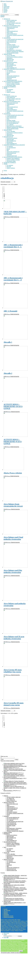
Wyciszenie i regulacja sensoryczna (15, 35)
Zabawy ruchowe (11, 92)
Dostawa (6, 911)
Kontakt (5, 10)
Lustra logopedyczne (11, 40)
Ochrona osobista (8, 832)
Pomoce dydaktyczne (12, 20)
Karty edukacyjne (11, 21)
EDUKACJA (7, 19)
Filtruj (16, 759)
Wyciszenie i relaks (11, 85)
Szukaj (16, 14)
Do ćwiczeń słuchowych (12, 47)
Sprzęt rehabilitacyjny (12, 67)
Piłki (8, 74)
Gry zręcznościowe (11, 71)
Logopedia (6, 816)
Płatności (6, 913)
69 (4, 196)
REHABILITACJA (8, 61)
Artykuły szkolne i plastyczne (14, 23)
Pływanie (9, 90)
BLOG (5, 12)
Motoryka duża (10, 63)
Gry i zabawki (10, 48)
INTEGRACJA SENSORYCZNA (12, 25)
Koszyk (5, 9)
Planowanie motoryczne (12, 27)
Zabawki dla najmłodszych (13, 75)
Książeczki (9, 78)
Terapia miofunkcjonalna (12, 52)
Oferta (5, 5)
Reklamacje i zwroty (8, 915)
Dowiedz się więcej (15, 952)
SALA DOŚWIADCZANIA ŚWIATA (13, 81)
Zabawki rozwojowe (8, 859)
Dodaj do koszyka (14, 216)
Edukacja (6, 795)
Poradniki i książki (11, 44)
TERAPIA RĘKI (8, 54)
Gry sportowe (10, 89)
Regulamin (6, 914)
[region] (14, 742)
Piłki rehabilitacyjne (11, 65)
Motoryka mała (10, 59)
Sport (5, 847)
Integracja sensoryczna (9, 802)
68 (4, 195)
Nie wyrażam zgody (5, 952)
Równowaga (10, 66)
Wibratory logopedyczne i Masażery (15, 51)
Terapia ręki (6, 852)
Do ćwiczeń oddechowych (13, 46)
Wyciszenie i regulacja (12, 812)
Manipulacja (9, 58)
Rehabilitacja (7, 833)
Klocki (8, 73)
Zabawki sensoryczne (12, 80)
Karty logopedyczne (11, 42)
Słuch (8, 29)
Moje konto (6, 8)
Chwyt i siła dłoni (11, 55)
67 (4, 193)
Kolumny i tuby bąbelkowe (13, 82)
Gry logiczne (10, 70)
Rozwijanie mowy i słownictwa (14, 50)
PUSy (8, 43)
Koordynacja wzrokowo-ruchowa (15, 57)
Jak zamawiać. (7, 910)
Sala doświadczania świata (10, 841)
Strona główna (4, 174)
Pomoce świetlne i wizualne (13, 84)
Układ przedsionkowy (12, 33)
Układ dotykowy (11, 28)
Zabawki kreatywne (11, 77)
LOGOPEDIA (7, 38)
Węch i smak (10, 32)
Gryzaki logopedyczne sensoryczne (15, 39)
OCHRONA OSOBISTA (10, 86)
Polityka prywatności (9, 917)
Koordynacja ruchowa (12, 62)
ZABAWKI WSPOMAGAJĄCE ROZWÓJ (14, 69)
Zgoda (21, 951)
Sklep (5, 3)
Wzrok (8, 36)
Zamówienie (6, 6)
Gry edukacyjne (10, 24)
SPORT (5, 88)
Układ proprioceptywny (12, 31)
